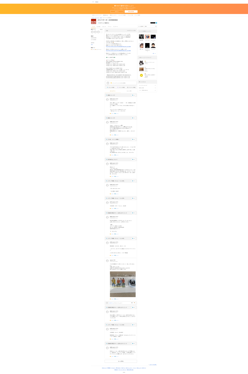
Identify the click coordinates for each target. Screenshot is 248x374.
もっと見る (121, 361)
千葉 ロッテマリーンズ (149, 62)
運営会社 (116, 369)
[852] (111, 311)
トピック (104, 26)
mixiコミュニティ (129, 367)
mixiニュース (139, 367)
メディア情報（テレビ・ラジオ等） (116, 180)
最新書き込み (105, 15)
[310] (111, 98)
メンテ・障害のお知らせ (143, 90)
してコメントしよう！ (116, 302)
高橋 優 (141, 49)
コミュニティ (97, 17)
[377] (111, 202)
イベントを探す (137, 15)
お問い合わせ (118, 367)
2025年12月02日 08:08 (114, 261)
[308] (111, 121)
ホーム (93, 17)
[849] (111, 347)
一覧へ (153, 53)
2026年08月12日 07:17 (114, 100)
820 (134, 159)
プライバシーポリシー (122, 369)
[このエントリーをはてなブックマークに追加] (156, 23)
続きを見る (123, 110)
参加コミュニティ (113, 15)
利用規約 (109, 367)
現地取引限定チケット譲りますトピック (117, 213)
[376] (111, 242)
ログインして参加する (104, 22)
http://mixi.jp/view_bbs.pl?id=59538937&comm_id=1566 (118, 46)
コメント (117, 113)
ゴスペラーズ (98, 49)
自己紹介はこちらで (112, 159)
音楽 (101, 17)
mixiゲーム (123, 367)
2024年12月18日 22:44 (114, 348)
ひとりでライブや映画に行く (147, 50)
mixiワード (144, 367)
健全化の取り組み (130, 369)
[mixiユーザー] (107, 99)
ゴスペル (93, 49)
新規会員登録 (131, 11)
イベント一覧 (130, 15)
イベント (109, 26)
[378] (111, 184)
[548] (111, 143)
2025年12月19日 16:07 (114, 243)
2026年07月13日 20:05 (114, 203)
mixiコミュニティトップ (96, 15)
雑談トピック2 (111, 95)
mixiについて (104, 367)
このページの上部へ (153, 364)
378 (134, 198)
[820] (111, 163)
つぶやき (98, 26)
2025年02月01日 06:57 (114, 312)
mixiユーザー (115, 98)
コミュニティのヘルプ (143, 85)
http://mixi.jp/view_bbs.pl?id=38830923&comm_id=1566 (118, 50)
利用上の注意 (141, 87)
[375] (111, 328)
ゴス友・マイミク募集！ (114, 139)
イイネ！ (112, 113)
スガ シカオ (147, 40)
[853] (111, 216)
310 (134, 95)
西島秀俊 (141, 40)
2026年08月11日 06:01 (114, 144)
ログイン (117, 11)
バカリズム (153, 49)
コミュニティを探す (122, 15)
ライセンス (113, 367)
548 (134, 139)
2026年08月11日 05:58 (114, 164)
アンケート (115, 26)
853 (134, 307)
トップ (93, 26)
